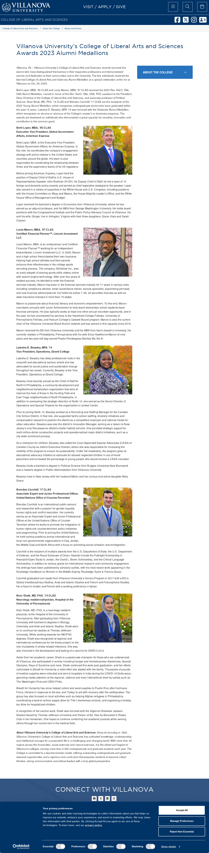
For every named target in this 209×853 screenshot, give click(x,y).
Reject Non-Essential (182, 831)
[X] (187, 21)
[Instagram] (195, 21)
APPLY (105, 7)
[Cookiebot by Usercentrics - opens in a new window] (21, 846)
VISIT (88, 7)
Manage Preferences (181, 821)
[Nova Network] (204, 21)
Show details (168, 846)
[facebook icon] (94, 798)
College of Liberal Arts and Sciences (34, 19)
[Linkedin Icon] (107, 798)
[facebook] (179, 21)
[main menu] (173, 7)
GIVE (121, 7)
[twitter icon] (100, 798)
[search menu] (188, 7)
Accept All (182, 810)
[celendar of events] (202, 7)
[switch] (92, 846)
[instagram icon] (114, 798)
